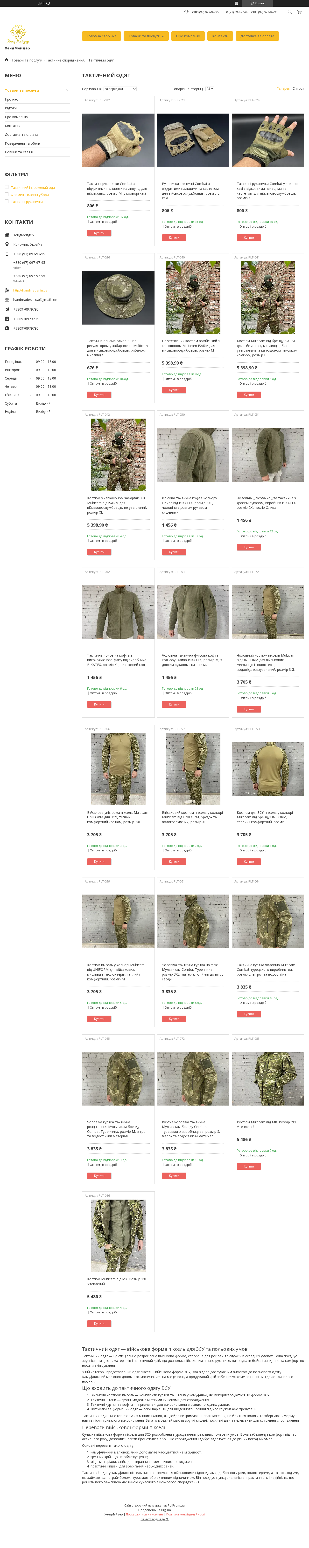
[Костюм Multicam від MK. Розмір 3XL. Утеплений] (118, 1236)
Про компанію (188, 36)
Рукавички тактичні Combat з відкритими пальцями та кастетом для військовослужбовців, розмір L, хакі (191, 190)
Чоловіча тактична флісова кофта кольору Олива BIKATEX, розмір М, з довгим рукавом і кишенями (192, 660)
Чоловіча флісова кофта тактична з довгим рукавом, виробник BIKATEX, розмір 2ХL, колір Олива (267, 503)
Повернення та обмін (22, 143)
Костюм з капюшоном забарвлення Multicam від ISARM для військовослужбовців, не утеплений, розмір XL (117, 505)
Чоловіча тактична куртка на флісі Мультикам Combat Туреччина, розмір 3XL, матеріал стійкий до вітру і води (192, 972)
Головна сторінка (101, 36)
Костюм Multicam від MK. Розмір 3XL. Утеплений (117, 1281)
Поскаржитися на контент (144, 1514)
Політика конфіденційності (185, 1514)
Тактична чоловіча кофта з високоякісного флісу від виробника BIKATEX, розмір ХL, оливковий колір (117, 660)
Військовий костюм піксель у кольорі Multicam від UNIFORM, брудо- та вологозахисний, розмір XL (192, 817)
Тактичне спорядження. (65, 60)
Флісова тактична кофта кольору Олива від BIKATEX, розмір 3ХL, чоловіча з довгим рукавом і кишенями (189, 505)
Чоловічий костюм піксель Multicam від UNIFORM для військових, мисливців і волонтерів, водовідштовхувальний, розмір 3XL (266, 662)
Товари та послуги (144, 36)
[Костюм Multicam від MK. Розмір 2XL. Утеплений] (268, 1079)
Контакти (220, 36)
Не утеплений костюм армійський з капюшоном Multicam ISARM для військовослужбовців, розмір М (191, 346)
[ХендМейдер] (18, 34)
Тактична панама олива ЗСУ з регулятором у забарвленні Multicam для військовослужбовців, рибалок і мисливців (117, 348)
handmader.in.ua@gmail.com (35, 299)
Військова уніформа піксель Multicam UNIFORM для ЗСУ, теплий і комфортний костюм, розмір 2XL (117, 817)
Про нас (11, 99)
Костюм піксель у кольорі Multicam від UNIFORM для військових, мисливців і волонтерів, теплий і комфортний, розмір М (116, 972)
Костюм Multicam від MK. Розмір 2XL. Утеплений (267, 1124)
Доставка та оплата (257, 36)
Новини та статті (19, 152)
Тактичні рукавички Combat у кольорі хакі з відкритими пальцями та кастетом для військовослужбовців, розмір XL (267, 190)
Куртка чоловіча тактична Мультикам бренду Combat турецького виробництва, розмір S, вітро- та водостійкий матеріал (191, 1129)
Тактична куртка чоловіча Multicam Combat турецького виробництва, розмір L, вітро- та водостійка (266, 970)
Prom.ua (178, 1505)
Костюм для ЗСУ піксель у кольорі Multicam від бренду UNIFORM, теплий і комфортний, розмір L (265, 817)
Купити (99, 233)
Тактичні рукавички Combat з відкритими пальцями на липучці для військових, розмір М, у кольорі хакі (117, 188)
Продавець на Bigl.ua (154, 1510)
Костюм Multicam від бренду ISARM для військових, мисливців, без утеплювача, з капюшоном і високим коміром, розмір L (267, 348)
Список (298, 88)
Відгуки (11, 108)
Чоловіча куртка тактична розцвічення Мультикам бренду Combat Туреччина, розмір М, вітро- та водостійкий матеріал (117, 1129)
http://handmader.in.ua (30, 290)
